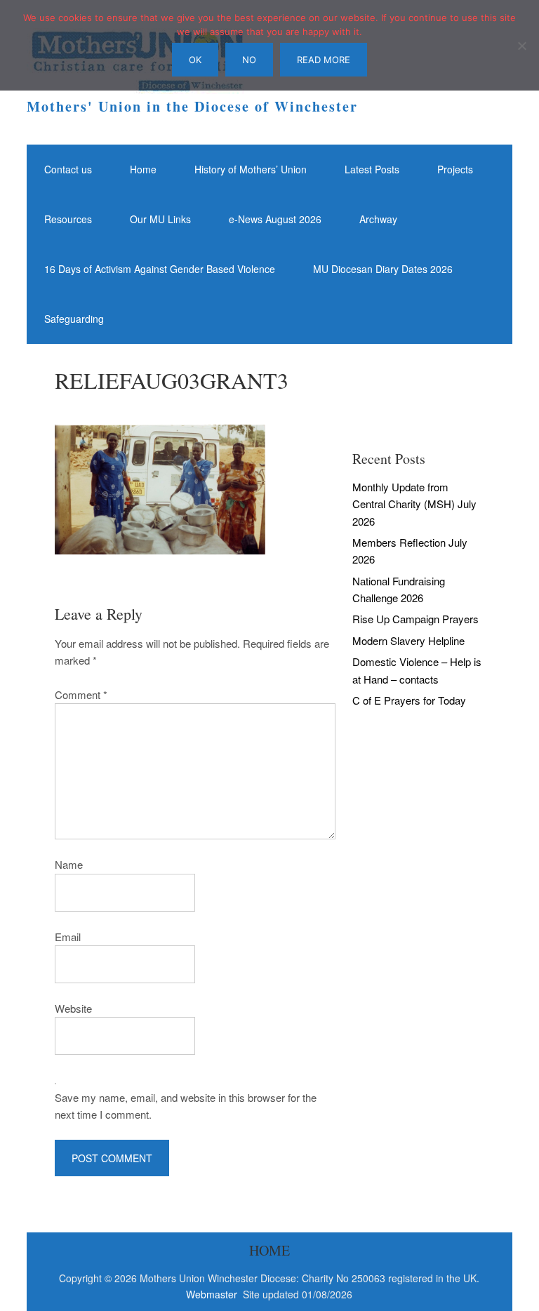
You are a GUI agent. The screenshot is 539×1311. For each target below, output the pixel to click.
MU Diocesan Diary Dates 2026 (383, 269)
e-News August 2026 (275, 219)
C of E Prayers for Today (409, 700)
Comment (81, 694)
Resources (68, 219)
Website (73, 1008)
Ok (195, 59)
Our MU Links (160, 219)
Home (143, 169)
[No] (521, 46)
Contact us (68, 169)
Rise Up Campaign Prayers (415, 618)
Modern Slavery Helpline (408, 640)
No (249, 59)
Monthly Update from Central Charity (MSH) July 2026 (414, 503)
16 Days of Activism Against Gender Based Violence (159, 269)
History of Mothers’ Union (250, 169)
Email (68, 936)
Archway (378, 219)
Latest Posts (372, 169)
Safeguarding (74, 319)
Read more (323, 59)
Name (69, 864)
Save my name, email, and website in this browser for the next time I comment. (186, 1106)
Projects (455, 169)
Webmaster (213, 1294)
